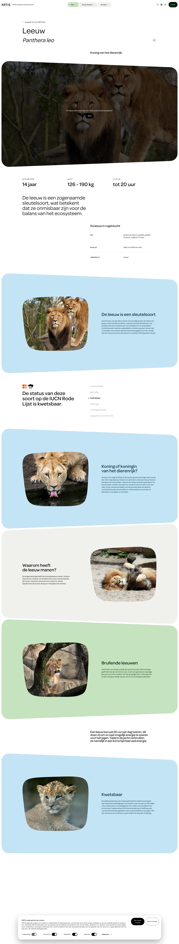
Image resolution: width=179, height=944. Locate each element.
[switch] (54, 934)
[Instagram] (14, 928)
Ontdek (43, 888)
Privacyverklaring (127, 871)
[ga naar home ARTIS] (5, 4)
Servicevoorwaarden (139, 871)
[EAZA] (30, 386)
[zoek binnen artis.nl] (158, 5)
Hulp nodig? (88, 888)
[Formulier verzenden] (172, 864)
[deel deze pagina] (154, 40)
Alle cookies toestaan (137, 921)
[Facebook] (9, 928)
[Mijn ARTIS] (165, 5)
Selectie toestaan (152, 921)
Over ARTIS (72, 888)
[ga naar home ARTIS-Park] (14, 890)
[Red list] (24, 386)
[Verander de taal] (161, 5)
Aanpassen (105, 934)
